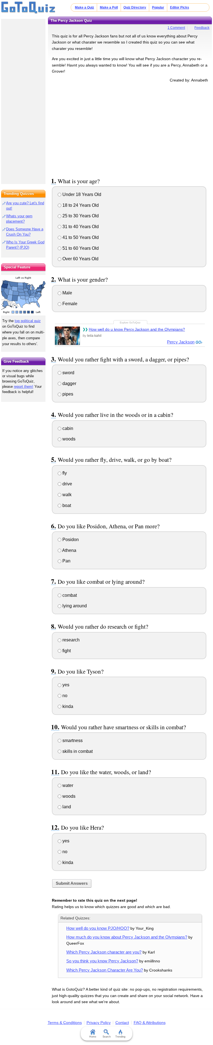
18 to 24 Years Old (80, 205)
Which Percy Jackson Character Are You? (104, 970)
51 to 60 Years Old (80, 248)
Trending (120, 1036)
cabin (67, 428)
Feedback (201, 28)
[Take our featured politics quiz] (23, 295)
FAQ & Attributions (150, 1022)
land (66, 806)
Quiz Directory (134, 7)
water (67, 785)
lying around (74, 605)
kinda (67, 706)
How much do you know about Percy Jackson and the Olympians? (126, 937)
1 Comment (176, 28)
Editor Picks (179, 7)
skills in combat (77, 751)
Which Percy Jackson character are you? (103, 952)
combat (69, 595)
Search (107, 1036)
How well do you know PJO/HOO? (97, 928)
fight (66, 650)
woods (68, 439)
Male (66, 292)
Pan (65, 561)
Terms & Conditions (65, 1022)
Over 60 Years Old (79, 258)
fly (64, 473)
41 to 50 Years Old (80, 237)
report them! (23, 386)
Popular (158, 7)
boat (66, 505)
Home (92, 1036)
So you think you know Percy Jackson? (102, 961)
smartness (72, 740)
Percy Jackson (180, 342)
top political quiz (28, 321)
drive (66, 483)
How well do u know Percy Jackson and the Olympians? (137, 329)
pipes (67, 394)
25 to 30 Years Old (80, 215)
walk (66, 494)
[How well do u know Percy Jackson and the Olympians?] (67, 336)
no (64, 695)
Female (69, 303)
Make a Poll (109, 7)
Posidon (70, 539)
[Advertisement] (130, 129)
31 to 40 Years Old (80, 226)
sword (67, 372)
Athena (68, 550)
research (70, 640)
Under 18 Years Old (81, 194)
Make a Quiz (84, 7)
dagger (68, 383)
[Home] (28, 8)
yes (65, 684)
